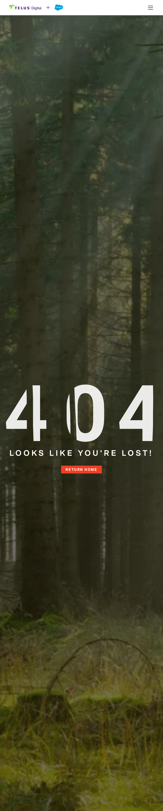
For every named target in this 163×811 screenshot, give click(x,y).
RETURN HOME (81, 469)
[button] (149, 8)
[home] (36, 7)
